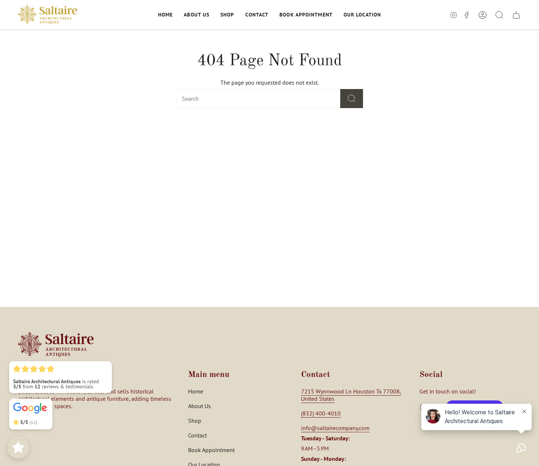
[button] (165, 14)
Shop (194, 420)
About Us (199, 406)
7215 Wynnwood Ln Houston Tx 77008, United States (351, 395)
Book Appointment (211, 450)
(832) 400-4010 (321, 413)
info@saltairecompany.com (335, 428)
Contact (197, 435)
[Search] (351, 98)
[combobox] (246, 98)
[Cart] (516, 14)
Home (195, 391)
